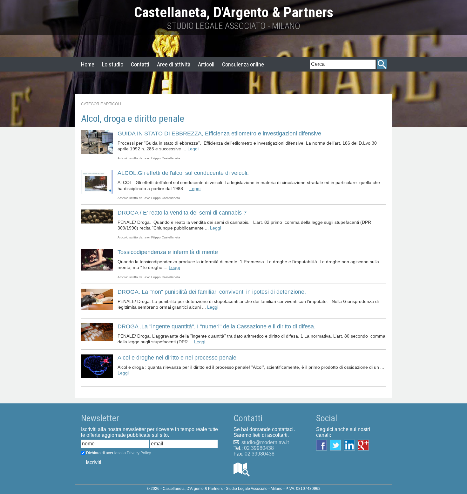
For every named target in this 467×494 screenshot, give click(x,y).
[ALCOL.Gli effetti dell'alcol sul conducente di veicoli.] (97, 181)
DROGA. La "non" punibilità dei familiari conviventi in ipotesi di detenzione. (212, 292)
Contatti (140, 64)
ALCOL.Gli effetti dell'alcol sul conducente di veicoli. (183, 173)
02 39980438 (259, 448)
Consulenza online (243, 64)
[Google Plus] (365, 444)
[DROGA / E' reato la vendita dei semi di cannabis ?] (97, 216)
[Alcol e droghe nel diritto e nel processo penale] (97, 366)
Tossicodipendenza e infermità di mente (168, 252)
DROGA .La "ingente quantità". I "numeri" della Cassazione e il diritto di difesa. (216, 326)
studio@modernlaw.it (265, 442)
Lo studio (112, 64)
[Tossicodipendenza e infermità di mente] (97, 259)
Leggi (193, 148)
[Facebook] (323, 444)
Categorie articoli (101, 104)
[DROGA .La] (97, 331)
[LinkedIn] (351, 444)
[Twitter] (337, 444)
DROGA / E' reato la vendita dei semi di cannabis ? (182, 212)
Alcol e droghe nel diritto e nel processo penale (177, 357)
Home (87, 64)
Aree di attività (173, 64)
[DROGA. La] (97, 299)
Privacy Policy (139, 453)
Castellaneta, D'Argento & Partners (233, 12)
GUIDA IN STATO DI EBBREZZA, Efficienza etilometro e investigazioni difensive (219, 133)
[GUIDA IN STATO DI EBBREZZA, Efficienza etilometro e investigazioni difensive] (97, 142)
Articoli (206, 64)
